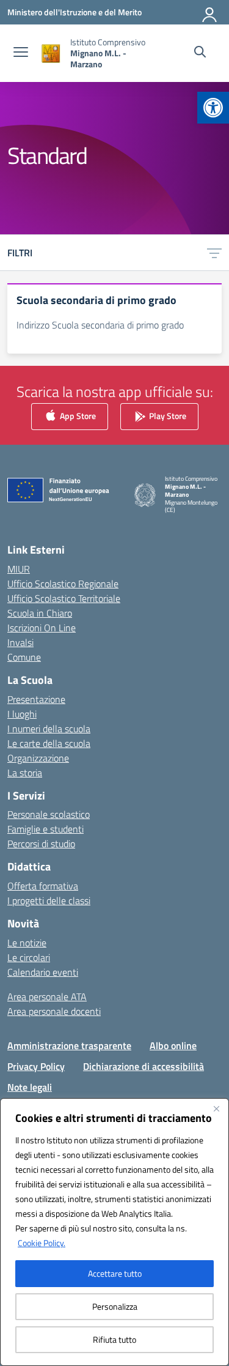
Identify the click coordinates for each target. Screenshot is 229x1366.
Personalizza (114, 1306)
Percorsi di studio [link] (41, 843)
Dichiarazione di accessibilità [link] (143, 1066)
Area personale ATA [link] (47, 996)
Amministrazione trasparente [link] (69, 1045)
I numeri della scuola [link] (48, 728)
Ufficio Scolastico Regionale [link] (62, 583)
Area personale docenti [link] (54, 1011)
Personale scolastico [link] (48, 814)
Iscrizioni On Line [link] (41, 627)
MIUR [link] (18, 569)
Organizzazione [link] (38, 758)
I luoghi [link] (22, 714)
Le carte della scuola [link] (48, 743)
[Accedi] (210, 12)
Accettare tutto (115, 1273)
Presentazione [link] (36, 699)
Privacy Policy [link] (36, 1066)
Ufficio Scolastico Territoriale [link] (63, 598)
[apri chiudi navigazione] (20, 53)
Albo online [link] (173, 1045)
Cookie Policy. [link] (41, 1242)
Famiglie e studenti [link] (45, 829)
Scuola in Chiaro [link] (39, 613)
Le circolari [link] (28, 957)
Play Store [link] (166, 415)
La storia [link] (24, 772)
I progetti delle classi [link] (48, 900)
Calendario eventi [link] (42, 972)
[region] (114, 1232)
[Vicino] (216, 1108)
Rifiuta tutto (114, 1339)
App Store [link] (77, 415)
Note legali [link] (29, 1087)
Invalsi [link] (20, 642)
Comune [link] (24, 657)
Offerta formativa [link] (42, 885)
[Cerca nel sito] (200, 53)
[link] (213, 108)
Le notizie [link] (26, 942)
